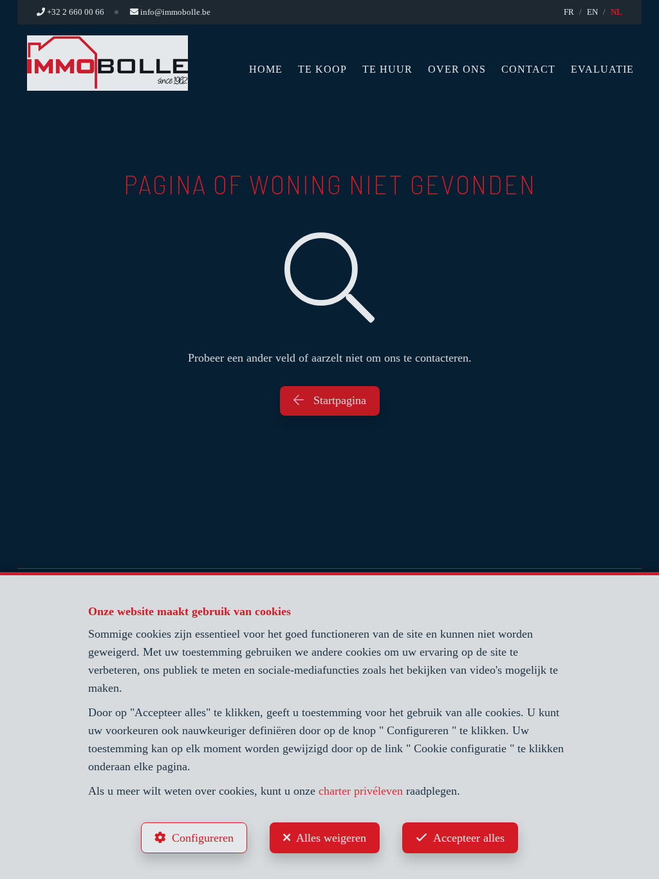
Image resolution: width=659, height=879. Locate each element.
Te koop (322, 69)
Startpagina (338, 400)
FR (569, 12)
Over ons (457, 69)
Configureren (203, 837)
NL (616, 12)
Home (266, 69)
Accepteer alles (469, 837)
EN (592, 12)
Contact (528, 69)
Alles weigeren (331, 837)
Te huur (387, 69)
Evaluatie (602, 69)
